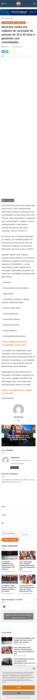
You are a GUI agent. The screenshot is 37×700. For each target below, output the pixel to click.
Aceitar (18, 687)
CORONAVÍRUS (7, 22)
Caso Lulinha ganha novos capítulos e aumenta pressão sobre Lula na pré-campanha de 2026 (27, 565)
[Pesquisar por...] (35, 4)
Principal (5, 18)
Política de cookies (10, 697)
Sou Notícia (6, 46)
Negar (19, 693)
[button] (34, 669)
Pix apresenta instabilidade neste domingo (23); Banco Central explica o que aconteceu (8, 565)
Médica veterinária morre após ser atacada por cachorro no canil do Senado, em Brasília (18, 437)
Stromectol (15, 458)
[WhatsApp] (6, 51)
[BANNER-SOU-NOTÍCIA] (18, 12)
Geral (16, 22)
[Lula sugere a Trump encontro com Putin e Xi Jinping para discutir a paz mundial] (9, 579)
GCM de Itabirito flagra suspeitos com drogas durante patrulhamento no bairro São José (24, 661)
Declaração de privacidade (23, 697)
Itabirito (11, 18)
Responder (14, 467)
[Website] (18, 420)
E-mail (3, 515)
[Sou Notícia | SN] (18, 3)
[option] (18, 435)
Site (2, 523)
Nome (3, 506)
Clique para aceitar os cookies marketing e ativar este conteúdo (18, 616)
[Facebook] (3, 51)
